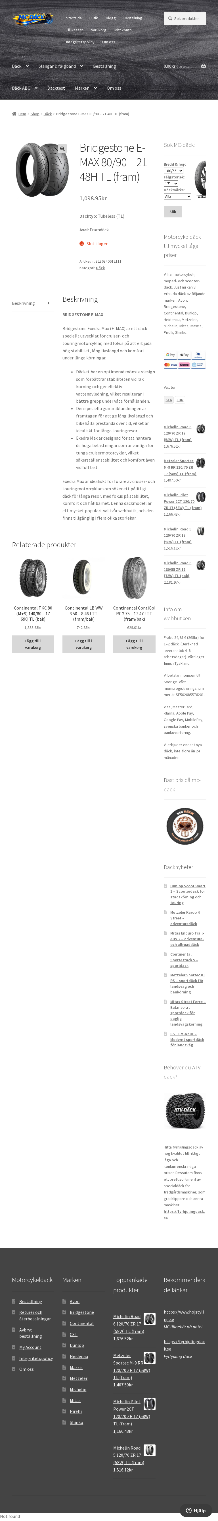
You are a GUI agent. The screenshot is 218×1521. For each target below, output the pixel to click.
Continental (82, 1323)
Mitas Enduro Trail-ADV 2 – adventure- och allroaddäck (187, 939)
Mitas (75, 1400)
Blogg (111, 17)
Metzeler (78, 1378)
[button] (62, 148)
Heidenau (79, 1356)
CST (73, 1334)
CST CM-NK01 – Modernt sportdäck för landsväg (187, 1039)
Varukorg (98, 29)
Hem (22, 113)
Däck (16, 66)
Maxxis (76, 1367)
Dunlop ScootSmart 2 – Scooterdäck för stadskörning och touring (188, 894)
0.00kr (177, 66)
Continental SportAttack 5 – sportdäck (184, 960)
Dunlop (77, 1345)
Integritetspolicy (80, 41)
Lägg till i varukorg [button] (33, 644)
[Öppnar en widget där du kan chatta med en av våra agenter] (196, 1511)
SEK (168, 399)
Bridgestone (82, 1312)
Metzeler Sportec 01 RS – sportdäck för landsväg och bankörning (187, 983)
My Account (30, 1347)
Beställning (132, 17)
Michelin (78, 1389)
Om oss (108, 41)
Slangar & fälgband (57, 66)
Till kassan (74, 29)
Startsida (74, 17)
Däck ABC (21, 88)
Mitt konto (123, 29)
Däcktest (56, 88)
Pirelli (76, 1411)
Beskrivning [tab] (23, 303)
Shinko (76, 1422)
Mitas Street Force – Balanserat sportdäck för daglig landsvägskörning (188, 1013)
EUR (180, 399)
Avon (74, 1301)
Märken (82, 88)
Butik (93, 17)
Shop (35, 113)
